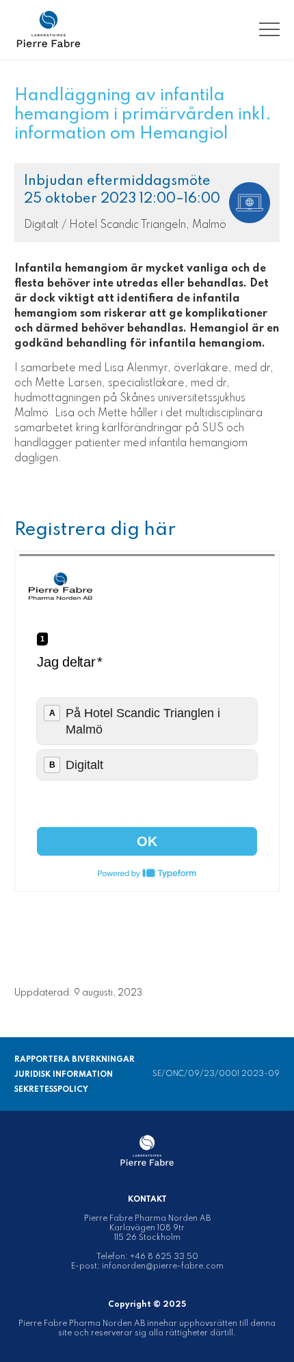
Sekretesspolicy (51, 1090)
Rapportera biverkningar (74, 1060)
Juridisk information (63, 1075)
